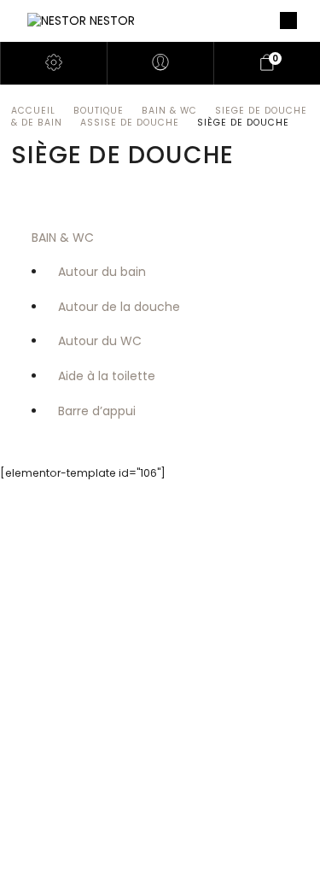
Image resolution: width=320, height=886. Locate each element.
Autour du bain (102, 271)
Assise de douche (129, 122)
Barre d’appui (97, 411)
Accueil (33, 110)
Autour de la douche (119, 306)
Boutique (98, 110)
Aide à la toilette (106, 375)
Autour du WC (100, 340)
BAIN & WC (169, 110)
